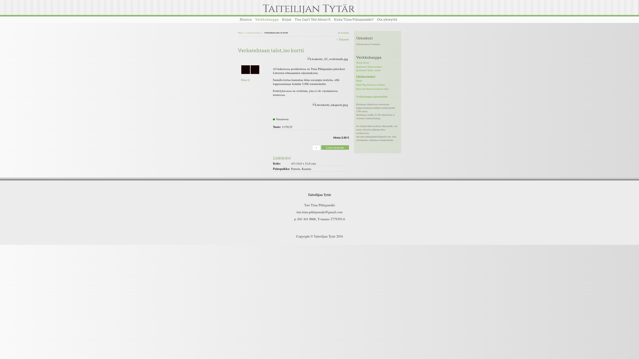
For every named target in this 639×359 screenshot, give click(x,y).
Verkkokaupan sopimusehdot (372, 96)
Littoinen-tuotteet (254, 32)
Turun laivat (362, 62)
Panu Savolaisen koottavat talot (372, 88)
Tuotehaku (344, 32)
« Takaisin (342, 39)
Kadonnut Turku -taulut (368, 70)
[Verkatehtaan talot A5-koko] (255, 58)
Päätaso (241, 32)
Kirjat (359, 80)
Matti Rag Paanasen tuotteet (370, 84)
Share (244, 80)
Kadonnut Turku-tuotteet (369, 66)
